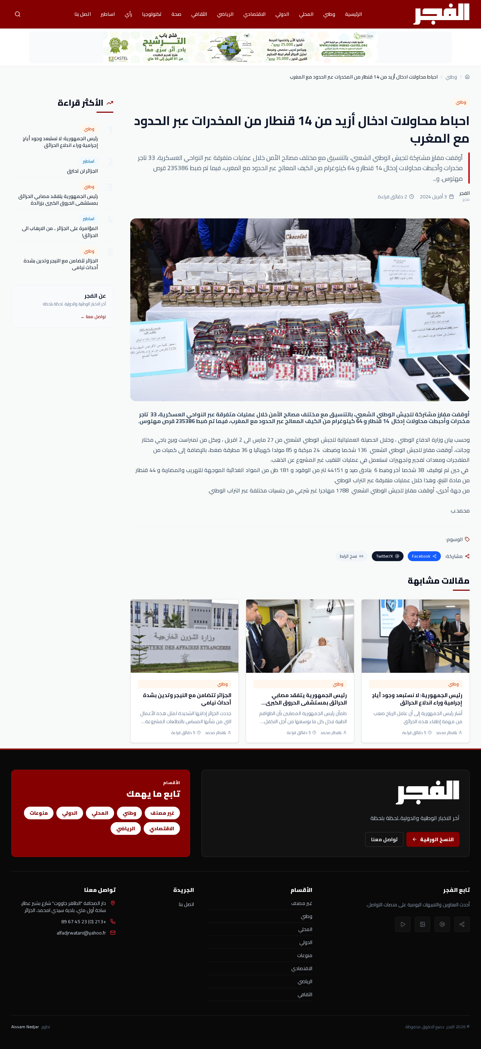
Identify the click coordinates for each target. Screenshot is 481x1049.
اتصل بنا (82, 14)
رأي (128, 14)
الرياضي (225, 14)
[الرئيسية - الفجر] (441, 14)
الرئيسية (353, 14)
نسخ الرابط (348, 556)
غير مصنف (162, 813)
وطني (329, 14)
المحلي (306, 14)
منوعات (39, 813)
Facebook (421, 556)
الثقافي (199, 14)
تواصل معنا (384, 839)
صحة (176, 14)
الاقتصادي (254, 14)
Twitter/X (384, 556)
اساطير (108, 14)
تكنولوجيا (152, 14)
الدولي (282, 14)
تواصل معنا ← (93, 316)
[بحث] (17, 14)
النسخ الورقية (437, 839)
